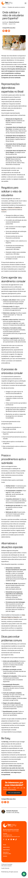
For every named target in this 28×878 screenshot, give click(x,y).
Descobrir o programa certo (7, 853)
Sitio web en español (6, 865)
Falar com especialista (14, 792)
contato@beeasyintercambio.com (11, 836)
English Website (5, 868)
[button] (25, 3)
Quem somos (6, 847)
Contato (5, 856)
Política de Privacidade (6, 864)
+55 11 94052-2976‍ (7, 835)
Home (4, 844)
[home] (6, 3)
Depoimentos (6, 849)
